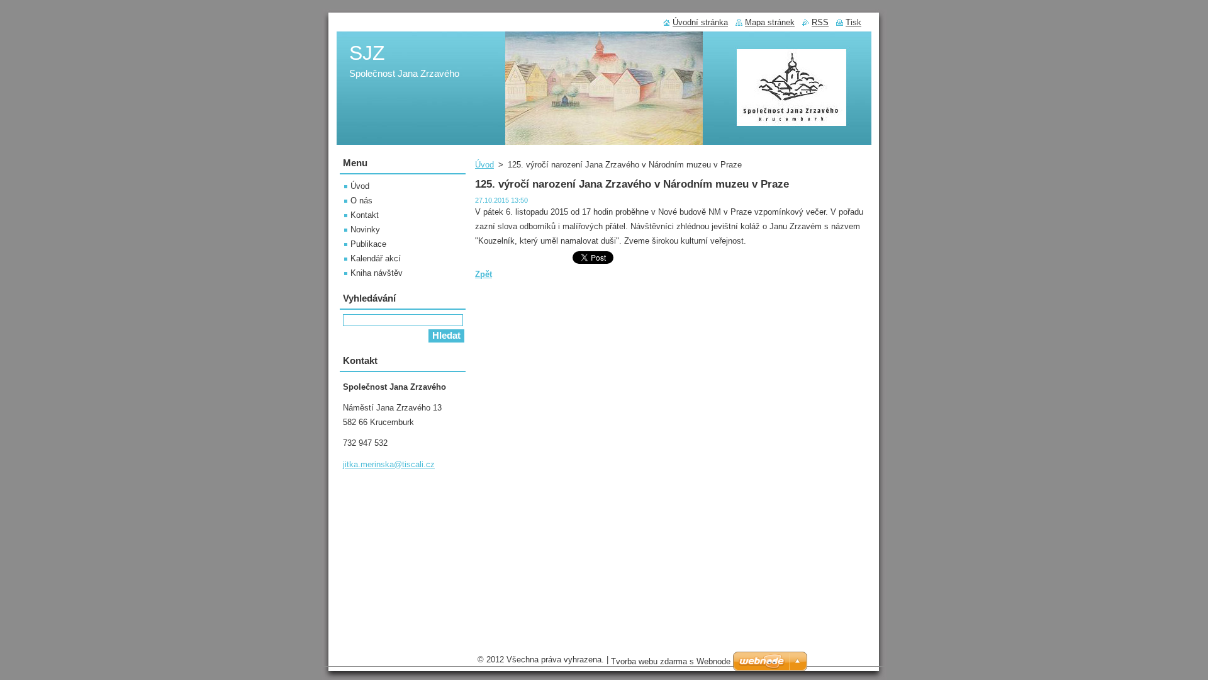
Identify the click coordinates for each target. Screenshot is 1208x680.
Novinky (365, 229)
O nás (361, 200)
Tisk (853, 22)
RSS (820, 22)
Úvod (484, 164)
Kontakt (364, 215)
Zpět (483, 274)
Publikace (368, 244)
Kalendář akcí (375, 258)
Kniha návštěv (376, 273)
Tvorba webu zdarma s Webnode (670, 661)
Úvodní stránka (700, 22)
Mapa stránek (770, 22)
